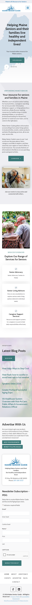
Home (6, 574)
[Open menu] (28, 8)
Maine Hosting (24, 600)
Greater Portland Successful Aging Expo (14, 391)
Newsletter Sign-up (12, 563)
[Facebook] (13, 589)
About (14, 574)
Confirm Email (6, 524)
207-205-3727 (18, 480)
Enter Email (5, 517)
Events (7, 578)
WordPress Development (11, 600)
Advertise (17, 578)
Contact (16, 582)
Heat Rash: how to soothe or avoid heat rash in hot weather (15, 376)
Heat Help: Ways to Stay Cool (15, 368)
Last (3, 544)
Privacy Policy (15, 597)
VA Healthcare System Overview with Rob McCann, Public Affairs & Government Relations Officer (14, 403)
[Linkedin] (19, 589)
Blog (25, 578)
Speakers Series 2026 (11, 383)
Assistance (23, 574)
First (3, 536)
